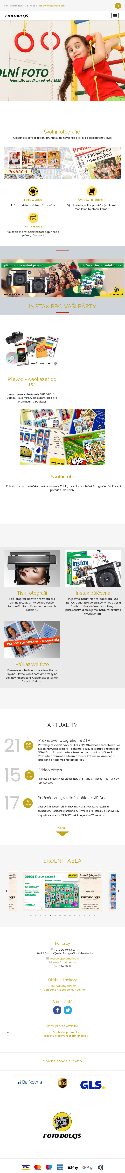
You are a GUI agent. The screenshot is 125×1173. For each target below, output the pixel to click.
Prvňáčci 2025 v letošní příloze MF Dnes (73, 797)
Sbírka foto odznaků (64, 986)
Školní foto (62, 476)
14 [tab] (94, 916)
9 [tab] (69, 916)
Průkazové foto (32, 664)
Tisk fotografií (32, 593)
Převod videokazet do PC (32, 381)
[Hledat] (118, 6)
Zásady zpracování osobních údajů (65, 1036)
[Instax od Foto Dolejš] (93, 568)
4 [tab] (45, 916)
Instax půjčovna (93, 593)
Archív (62, 828)
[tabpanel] (62, 891)
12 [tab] (84, 916)
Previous (6, 891)
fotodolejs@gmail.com (51, 5)
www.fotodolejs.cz (64, 962)
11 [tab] (79, 916)
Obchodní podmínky (66, 1032)
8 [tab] (65, 916)
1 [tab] (30, 916)
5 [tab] (50, 916)
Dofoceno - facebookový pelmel (64, 990)
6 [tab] (55, 916)
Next (118, 891)
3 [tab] (40, 916)
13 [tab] (89, 916)
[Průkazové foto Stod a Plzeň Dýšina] (32, 639)
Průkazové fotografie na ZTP (64, 740)
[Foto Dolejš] (17, 16)
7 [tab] (60, 916)
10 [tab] (74, 916)
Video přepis (50, 770)
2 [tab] (35, 916)
